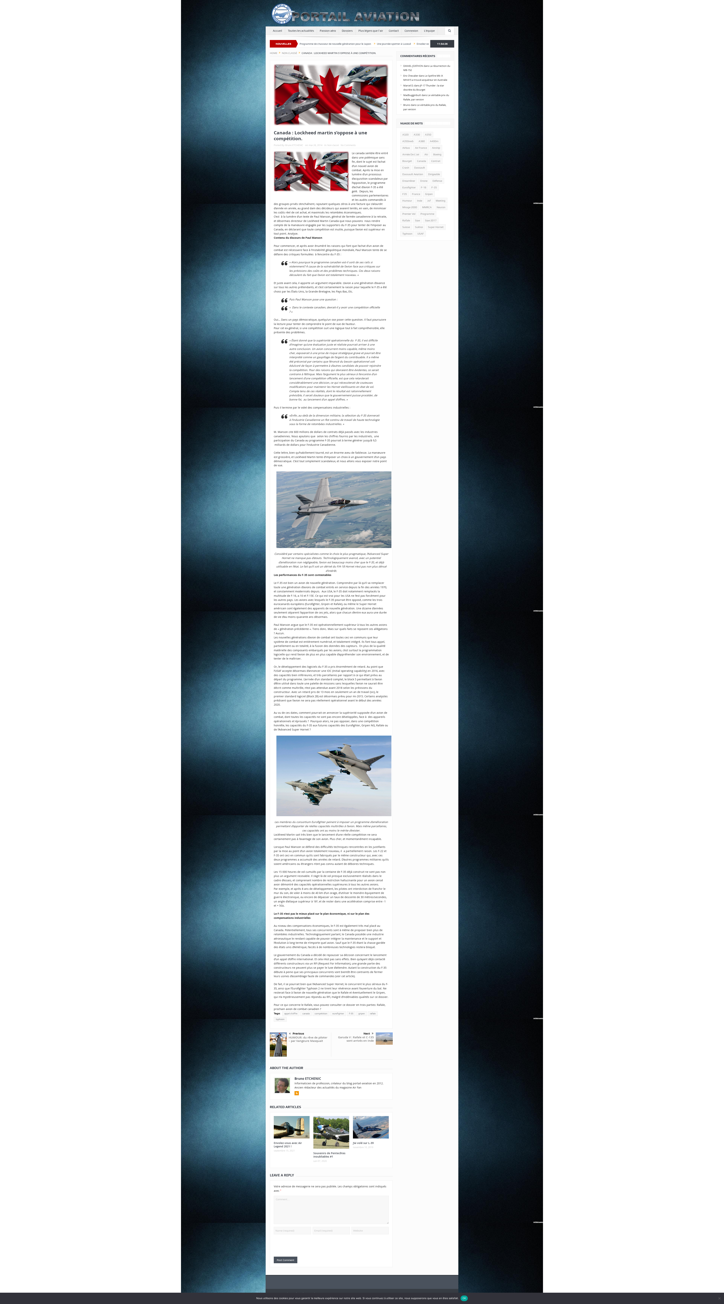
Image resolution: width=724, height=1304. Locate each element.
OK (464, 1298)
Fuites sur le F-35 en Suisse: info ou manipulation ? (317, 43)
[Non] (719, 1298)
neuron (441, 207)
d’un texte (302, 216)
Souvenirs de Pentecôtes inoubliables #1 (329, 1154)
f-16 (423, 187)
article (350, 976)
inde (419, 200)
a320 (405, 134)
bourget (407, 160)
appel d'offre (290, 1013)
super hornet (436, 227)
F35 (404, 194)
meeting (440, 200)
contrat (435, 160)
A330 (417, 134)
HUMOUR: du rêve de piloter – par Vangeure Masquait (308, 1039)
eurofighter (338, 1013)
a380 (422, 141)
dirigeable (434, 174)
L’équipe (429, 30)
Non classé (333, 145)
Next (367, 1033)
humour (407, 200)
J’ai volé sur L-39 (363, 1143)
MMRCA (427, 207)
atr (426, 154)
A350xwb (407, 141)
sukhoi (419, 227)
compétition (321, 1013)
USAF (420, 233)
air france (421, 147)
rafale (373, 1013)
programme (427, 213)
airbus (406, 147)
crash (405, 167)
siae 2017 (430, 220)
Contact (394, 30)
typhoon (280, 1019)
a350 (428, 134)
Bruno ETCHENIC (294, 145)
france (416, 194)
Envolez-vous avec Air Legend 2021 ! (288, 1144)
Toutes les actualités (301, 30)
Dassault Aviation (412, 174)
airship (436, 147)
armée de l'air (410, 154)
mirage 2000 (409, 207)
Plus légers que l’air (370, 30)
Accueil (277, 30)
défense (437, 180)
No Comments (348, 145)
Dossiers (347, 30)
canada (306, 1013)
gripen (361, 1013)
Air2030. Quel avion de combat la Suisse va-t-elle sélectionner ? (389, 43)
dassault (419, 167)
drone (423, 180)
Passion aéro (328, 30)
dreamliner (408, 180)
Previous (298, 1033)
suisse (406, 227)
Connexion (411, 30)
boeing (437, 154)
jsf (429, 200)
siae (417, 220)
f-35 (351, 1013)
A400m (434, 141)
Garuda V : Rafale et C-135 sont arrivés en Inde (356, 1039)
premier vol (408, 213)
